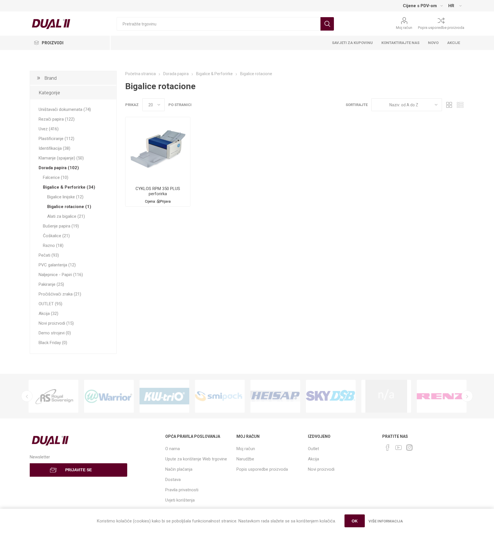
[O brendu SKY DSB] (331, 396)
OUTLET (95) (50, 303)
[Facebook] (387, 447)
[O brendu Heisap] (275, 396)
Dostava (173, 479)
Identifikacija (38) (54, 148)
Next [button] (467, 396)
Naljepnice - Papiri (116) (61, 274)
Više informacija (385, 521)
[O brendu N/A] (386, 396)
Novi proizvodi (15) (56, 323)
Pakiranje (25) (51, 284)
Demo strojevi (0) (55, 333)
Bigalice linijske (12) (65, 196)
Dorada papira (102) (59, 167)
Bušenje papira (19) (61, 226)
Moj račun (404, 27)
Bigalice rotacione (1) (69, 206)
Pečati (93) (49, 255)
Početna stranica (140, 73)
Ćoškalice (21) (56, 235)
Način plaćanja (178, 469)
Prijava (165, 201)
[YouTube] (398, 447)
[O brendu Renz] (442, 396)
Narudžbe (245, 459)
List (460, 104)
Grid (449, 104)
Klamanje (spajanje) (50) (61, 158)
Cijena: (150, 201)
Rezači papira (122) (57, 119)
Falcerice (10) (55, 177)
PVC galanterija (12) (57, 265)
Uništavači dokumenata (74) (65, 109)
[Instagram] (409, 447)
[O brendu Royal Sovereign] (53, 396)
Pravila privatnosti (181, 489)
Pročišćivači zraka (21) (60, 294)
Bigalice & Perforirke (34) (69, 187)
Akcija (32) (48, 313)
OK (355, 521)
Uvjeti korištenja (180, 500)
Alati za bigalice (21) (66, 216)
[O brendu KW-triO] (164, 396)
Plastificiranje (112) (56, 138)
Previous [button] (27, 396)
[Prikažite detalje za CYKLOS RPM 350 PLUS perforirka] (158, 149)
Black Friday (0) (53, 342)
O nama (172, 448)
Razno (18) (53, 245)
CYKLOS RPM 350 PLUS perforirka (158, 191)
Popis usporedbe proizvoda (441, 27)
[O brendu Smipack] (220, 396)
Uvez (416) (49, 128)
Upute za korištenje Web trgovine (196, 459)
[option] (53, 396)
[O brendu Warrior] (109, 396)
